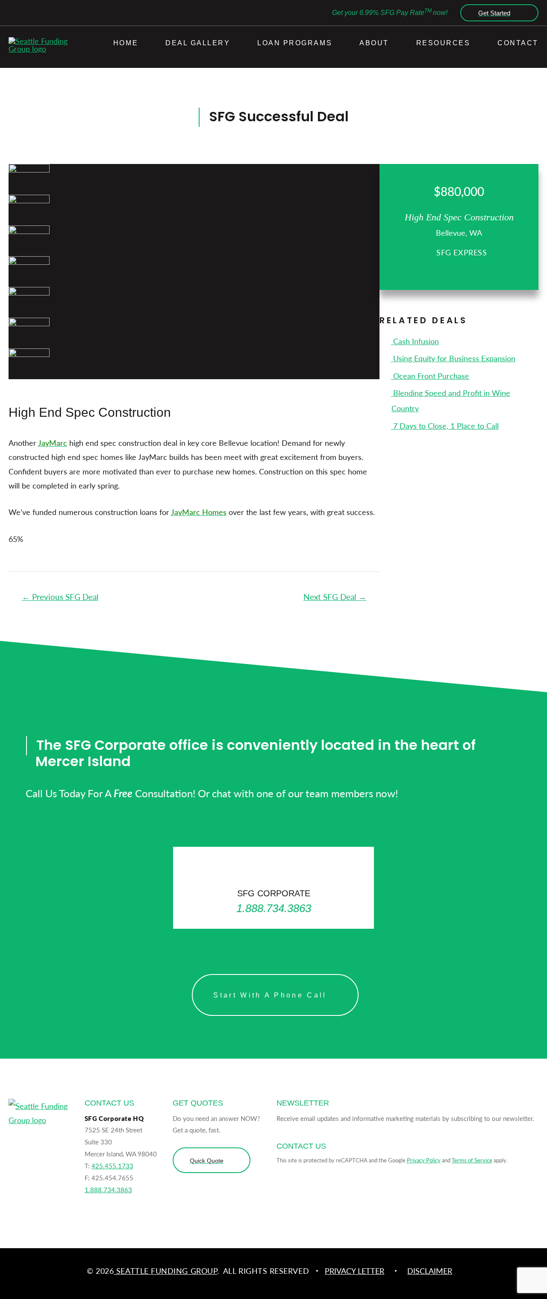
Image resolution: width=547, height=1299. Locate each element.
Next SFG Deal (334, 597)
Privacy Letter (354, 1270)
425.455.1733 (112, 1165)
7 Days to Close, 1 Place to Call (445, 425)
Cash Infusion (415, 341)
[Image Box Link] (273, 888)
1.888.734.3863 (108, 1189)
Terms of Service (472, 1160)
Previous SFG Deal (60, 597)
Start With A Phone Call (269, 995)
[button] (497, 12)
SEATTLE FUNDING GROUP (165, 1270)
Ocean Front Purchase (430, 375)
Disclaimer (429, 1270)
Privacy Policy (424, 1160)
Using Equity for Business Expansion (453, 358)
